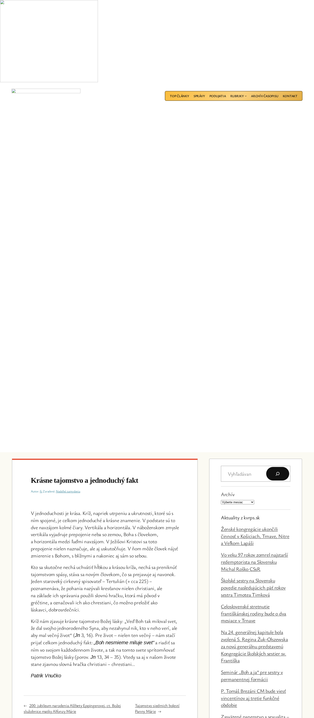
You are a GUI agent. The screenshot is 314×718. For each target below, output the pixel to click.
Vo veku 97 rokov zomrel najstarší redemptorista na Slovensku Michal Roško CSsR (254, 561)
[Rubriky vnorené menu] (246, 96)
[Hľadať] (277, 474)
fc (41, 491)
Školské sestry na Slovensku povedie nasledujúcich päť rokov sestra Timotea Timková (253, 587)
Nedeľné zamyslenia (68, 491)
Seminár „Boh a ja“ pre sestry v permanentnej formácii (252, 675)
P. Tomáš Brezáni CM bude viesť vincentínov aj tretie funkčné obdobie (253, 697)
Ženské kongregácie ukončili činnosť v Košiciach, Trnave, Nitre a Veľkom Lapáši (255, 536)
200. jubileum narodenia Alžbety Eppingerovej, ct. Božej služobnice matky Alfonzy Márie (72, 708)
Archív (228, 494)
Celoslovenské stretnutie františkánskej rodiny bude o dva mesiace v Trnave (253, 613)
